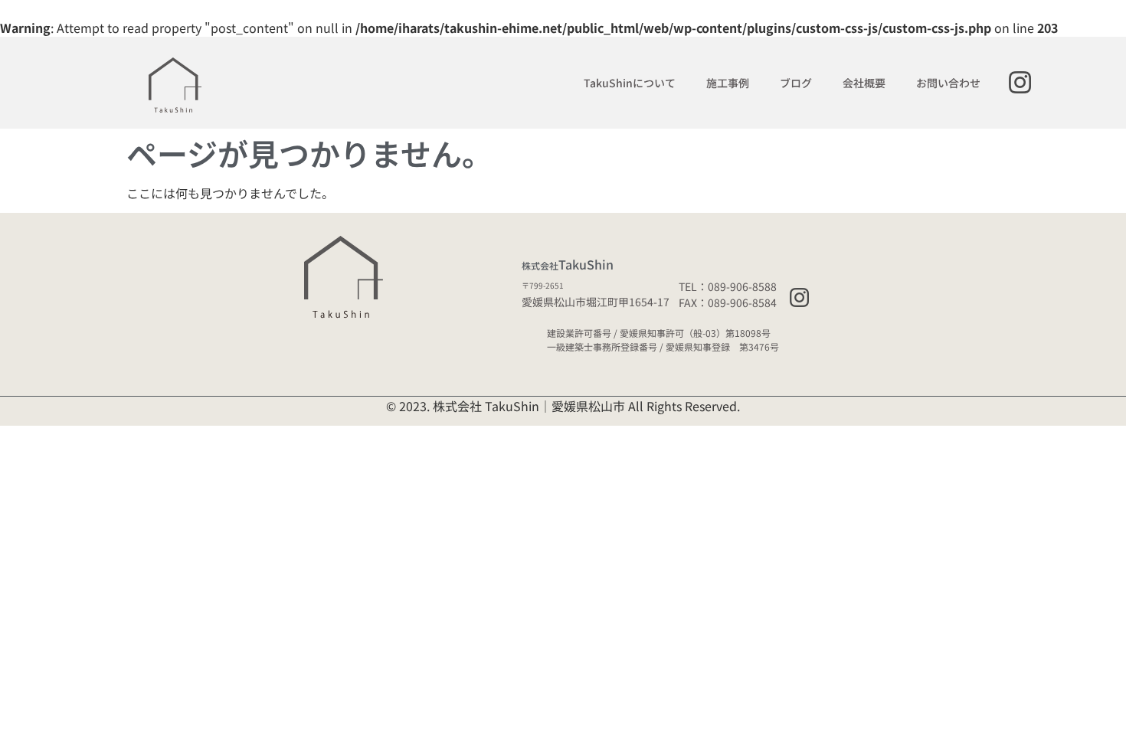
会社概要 (864, 82)
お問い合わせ (948, 82)
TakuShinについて (630, 82)
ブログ (796, 82)
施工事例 (727, 82)
